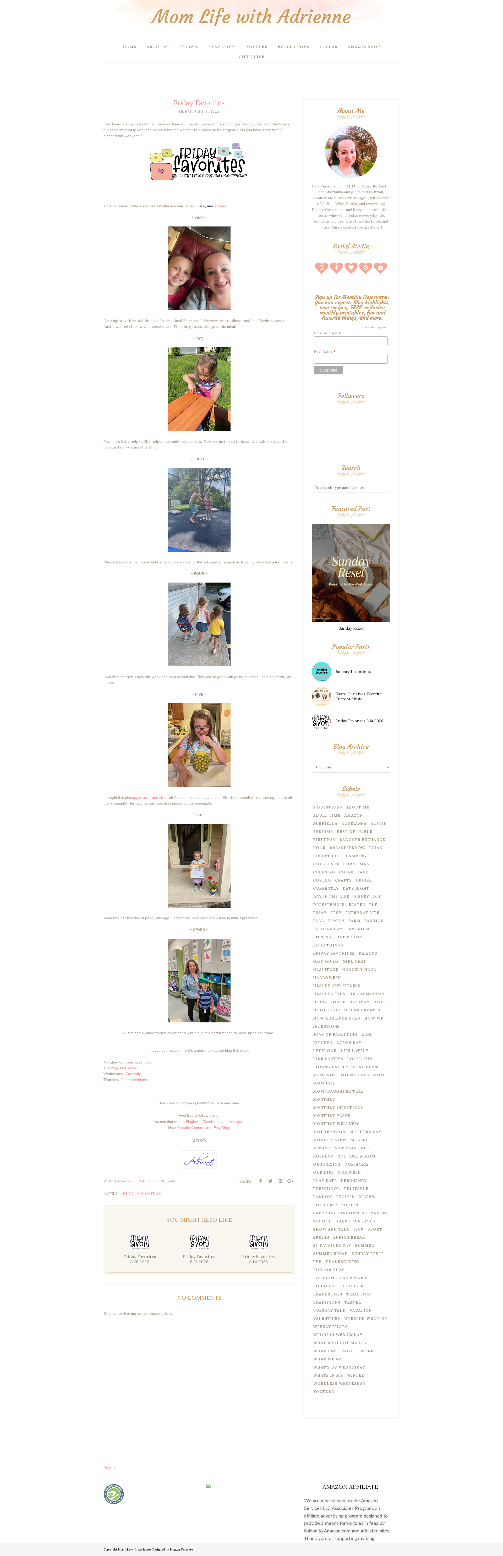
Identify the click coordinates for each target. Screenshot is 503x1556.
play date (325, 1180)
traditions (326, 1302)
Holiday (359, 1002)
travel (352, 1302)
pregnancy (354, 1180)
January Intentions (353, 671)
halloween (327, 977)
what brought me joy (340, 1343)
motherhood (329, 1131)
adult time (326, 815)
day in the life (331, 896)
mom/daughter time (338, 1091)
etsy (335, 912)
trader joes (327, 1294)
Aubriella (325, 823)
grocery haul (359, 969)
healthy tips (329, 994)
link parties (328, 1058)
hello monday (367, 994)
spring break (349, 1237)
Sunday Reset (351, 628)
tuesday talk (329, 1310)
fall (318, 920)
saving (379, 1213)
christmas (356, 864)
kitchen (322, 1042)
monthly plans (332, 1115)
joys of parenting (335, 1034)
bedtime (323, 831)
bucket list (327, 856)
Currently (133, 1074)
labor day (348, 1042)
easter (357, 904)
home (380, 1002)
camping (356, 856)
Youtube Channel (191, 1128)
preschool (326, 1188)
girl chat (355, 961)
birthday (324, 839)
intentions (326, 1026)
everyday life (362, 912)
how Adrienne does (336, 1018)
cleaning (324, 872)
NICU (366, 1148)
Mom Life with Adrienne (251, 16)
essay (319, 912)
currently (326, 888)
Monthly (324, 1099)
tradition (358, 1294)
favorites (358, 929)
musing (322, 1148)
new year (346, 1148)
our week (349, 1172)
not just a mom (356, 1156)
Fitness (322, 937)
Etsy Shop (222, 1128)
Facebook (211, 1122)
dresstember (329, 904)
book (319, 847)
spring (321, 1237)
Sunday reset (368, 1253)
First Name (325, 351)
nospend (323, 1156)
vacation (360, 1310)
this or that (329, 1269)
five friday (349, 937)
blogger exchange (362, 839)
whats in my (328, 1375)
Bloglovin (193, 1122)
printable (356, 1188)
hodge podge (329, 1002)
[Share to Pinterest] (280, 1181)
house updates (362, 1010)
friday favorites (140, 1193)
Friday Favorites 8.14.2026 (359, 720)
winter (355, 1375)
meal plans (366, 1067)
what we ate (328, 1359)
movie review (330, 1140)
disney (361, 896)
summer (364, 1245)
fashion (374, 920)
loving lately (330, 1067)
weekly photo (330, 1326)
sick (358, 1229)
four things (328, 945)
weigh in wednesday (337, 1334)
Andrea (220, 206)
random (322, 1196)
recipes (345, 1196)
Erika (200, 206)
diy (377, 896)
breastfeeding (347, 847)
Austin (379, 823)
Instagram (237, 1122)
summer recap (330, 1253)
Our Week (128, 1068)
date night (356, 888)
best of (346, 831)
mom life (324, 1083)
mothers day (365, 1131)
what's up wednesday (339, 1367)
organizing (327, 1164)
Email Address (327, 333)
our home (357, 1164)
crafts (343, 880)
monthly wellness (336, 1123)
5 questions (327, 807)
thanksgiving (342, 1261)
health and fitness (336, 985)
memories (325, 1075)
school (322, 1221)
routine (351, 1205)
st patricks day (332, 1245)
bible (365, 831)
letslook (325, 1050)
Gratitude (325, 969)
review (367, 1196)
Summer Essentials (135, 1062)
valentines (326, 1318)
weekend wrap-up (365, 1318)
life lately (354, 1050)
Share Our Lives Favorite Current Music (358, 696)
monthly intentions (338, 1107)
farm (354, 920)
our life (323, 1172)
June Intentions (134, 1080)
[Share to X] (270, 1181)
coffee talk (353, 872)
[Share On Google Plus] (290, 1181)
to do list (326, 1286)
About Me (357, 807)
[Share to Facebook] (260, 1181)
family (336, 920)
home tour (326, 1010)
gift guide (326, 961)
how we (373, 1018)
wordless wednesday (339, 1383)
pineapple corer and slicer (147, 797)
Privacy (109, 1467)
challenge (326, 864)
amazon (353, 815)
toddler (353, 1286)
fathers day (327, 929)
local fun (359, 1058)
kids (366, 1034)
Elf (373, 904)
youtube (323, 1391)
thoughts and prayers (341, 1278)
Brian (375, 847)
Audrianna (354, 823)
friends (368, 953)
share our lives (355, 1221)
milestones (355, 1075)
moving (360, 1140)
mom (378, 1075)
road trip (325, 1205)
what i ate (326, 1351)
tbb (317, 1261)
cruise (364, 880)
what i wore (358, 1351)
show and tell (331, 1229)
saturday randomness (340, 1213)
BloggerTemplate (181, 1549)
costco (322, 880)
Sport (375, 1229)
